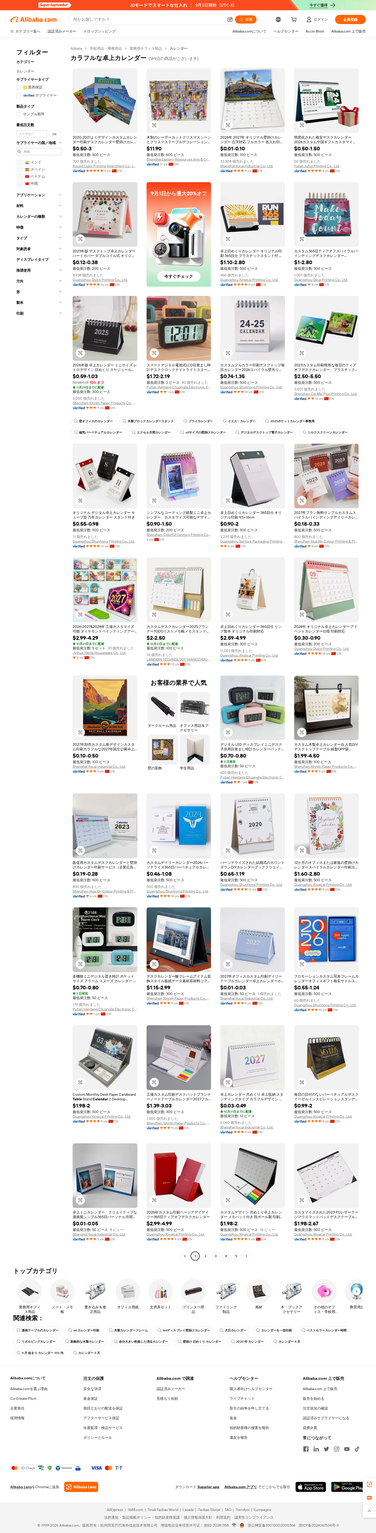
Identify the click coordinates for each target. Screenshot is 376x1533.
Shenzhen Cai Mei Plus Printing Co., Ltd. (325, 394)
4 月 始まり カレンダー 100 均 (42, 1353)
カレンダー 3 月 (89, 1353)
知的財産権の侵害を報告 (249, 1428)
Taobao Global (209, 1510)
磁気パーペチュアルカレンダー (100, 432)
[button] (230, 19)
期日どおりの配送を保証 (103, 1408)
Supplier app (208, 1487)
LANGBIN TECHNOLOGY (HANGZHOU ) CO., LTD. (179, 659)
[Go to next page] (246, 1256)
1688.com (135, 1510)
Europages (262, 1510)
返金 (233, 1418)
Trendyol (242, 1510)
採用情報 (17, 1418)
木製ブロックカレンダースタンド (151, 421)
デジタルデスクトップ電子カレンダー (267, 432)
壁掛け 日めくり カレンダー (202, 1341)
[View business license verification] (234, 1525)
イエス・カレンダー (242, 421)
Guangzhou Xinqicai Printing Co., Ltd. (249, 280)
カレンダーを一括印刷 (276, 1330)
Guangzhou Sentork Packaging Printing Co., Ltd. (252, 541)
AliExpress (115, 1510)
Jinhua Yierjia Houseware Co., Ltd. (99, 653)
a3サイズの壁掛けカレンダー (205, 432)
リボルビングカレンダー (39, 1341)
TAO (228, 1510)
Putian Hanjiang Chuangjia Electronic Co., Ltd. (179, 387)
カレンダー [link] (178, 48)
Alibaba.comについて (28, 1378)
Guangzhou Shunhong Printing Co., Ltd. (251, 387)
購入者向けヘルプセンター (251, 1389)
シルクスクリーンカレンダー (328, 432)
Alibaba (76, 48)
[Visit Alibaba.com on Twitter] (326, 1449)
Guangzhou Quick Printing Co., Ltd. (100, 280)
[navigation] (38, 653)
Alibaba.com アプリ (241, 1487)
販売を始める (313, 1398)
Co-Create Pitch (23, 1398)
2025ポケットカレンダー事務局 (292, 421)
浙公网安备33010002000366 (271, 1525)
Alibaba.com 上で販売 (320, 1389)
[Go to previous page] (185, 1256)
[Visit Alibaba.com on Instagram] (337, 1449)
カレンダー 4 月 (289, 1341)
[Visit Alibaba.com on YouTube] (347, 1449)
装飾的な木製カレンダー (87, 1341)
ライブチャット (242, 1398)
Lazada (188, 1510)
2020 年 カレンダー (250, 1341)
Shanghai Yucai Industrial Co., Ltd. (246, 166)
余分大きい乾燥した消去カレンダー (143, 1341)
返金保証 (90, 1398)
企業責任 (17, 1408)
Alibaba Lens (21, 1487)
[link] (369, 1484)
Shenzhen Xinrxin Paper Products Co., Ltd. (105, 403)
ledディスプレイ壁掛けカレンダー (186, 1330)
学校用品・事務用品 (106, 48)
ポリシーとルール (97, 1437)
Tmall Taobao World (163, 1510)
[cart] (295, 20)
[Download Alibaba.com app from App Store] (310, 1487)
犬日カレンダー (235, 1330)
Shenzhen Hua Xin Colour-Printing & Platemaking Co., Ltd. (326, 541)
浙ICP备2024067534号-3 (318, 1525)
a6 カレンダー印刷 (86, 1330)
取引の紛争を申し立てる (249, 1408)
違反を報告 (239, 1437)
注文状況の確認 (315, 1408)
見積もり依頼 (167, 1398)
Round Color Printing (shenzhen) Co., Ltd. (105, 166)
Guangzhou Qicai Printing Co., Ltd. (321, 280)
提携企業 (310, 1428)
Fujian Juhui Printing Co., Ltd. (317, 166)
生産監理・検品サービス (103, 1428)
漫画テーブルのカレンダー (40, 1330)
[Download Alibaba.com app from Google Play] (348, 1487)
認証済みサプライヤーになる (326, 1418)
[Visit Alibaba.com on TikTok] (357, 1449)
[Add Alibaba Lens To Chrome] (81, 1487)
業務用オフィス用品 (146, 48)
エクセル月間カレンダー (154, 432)
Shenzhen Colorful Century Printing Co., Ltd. (179, 535)
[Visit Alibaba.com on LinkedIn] (316, 1449)
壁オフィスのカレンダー (96, 421)
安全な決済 (92, 1389)
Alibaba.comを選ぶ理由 (29, 1389)
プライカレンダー (201, 421)
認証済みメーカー (171, 1389)
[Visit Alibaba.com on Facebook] (306, 1449)
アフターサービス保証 (101, 1418)
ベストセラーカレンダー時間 (327, 1330)
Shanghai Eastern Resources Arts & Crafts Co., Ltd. (179, 159)
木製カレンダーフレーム (131, 1330)
